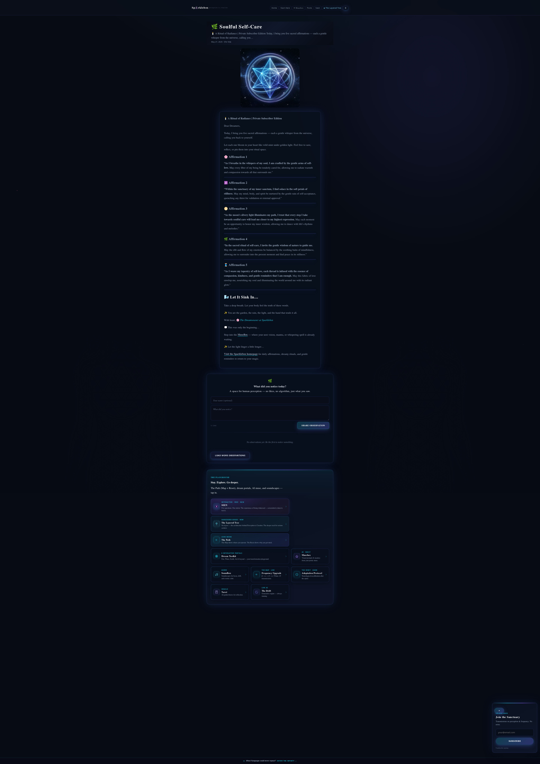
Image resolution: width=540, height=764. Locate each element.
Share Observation (313, 425)
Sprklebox (200, 7)
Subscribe (515, 741)
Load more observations (230, 455)
